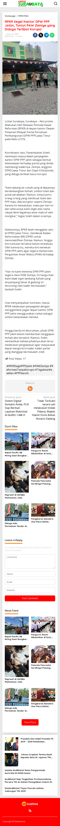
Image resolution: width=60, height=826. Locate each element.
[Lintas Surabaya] (30, 3)
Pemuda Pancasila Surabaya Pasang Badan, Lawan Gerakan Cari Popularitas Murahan (42, 482)
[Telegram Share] (46, 35)
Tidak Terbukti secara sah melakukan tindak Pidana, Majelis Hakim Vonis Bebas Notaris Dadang (43, 407)
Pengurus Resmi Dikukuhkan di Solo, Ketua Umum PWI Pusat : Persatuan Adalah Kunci (41, 452)
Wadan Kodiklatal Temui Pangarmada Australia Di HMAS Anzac (25, 771)
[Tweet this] (40, 35)
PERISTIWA (9, 36)
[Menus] (5, 3)
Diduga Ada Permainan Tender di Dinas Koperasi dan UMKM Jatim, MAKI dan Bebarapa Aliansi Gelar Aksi (17, 525)
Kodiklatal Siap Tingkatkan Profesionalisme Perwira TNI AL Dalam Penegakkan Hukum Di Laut (28, 780)
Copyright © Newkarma (13, 821)
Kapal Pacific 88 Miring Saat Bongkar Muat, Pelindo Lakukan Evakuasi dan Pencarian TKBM (17, 454)
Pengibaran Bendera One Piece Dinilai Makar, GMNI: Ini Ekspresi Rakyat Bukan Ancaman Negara (42, 520)
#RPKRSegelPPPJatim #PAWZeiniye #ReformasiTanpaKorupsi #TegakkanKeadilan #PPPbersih (29, 369)
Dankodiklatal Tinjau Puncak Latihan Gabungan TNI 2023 (24, 789)
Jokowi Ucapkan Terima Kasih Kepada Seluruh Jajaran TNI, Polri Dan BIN (36, 756)
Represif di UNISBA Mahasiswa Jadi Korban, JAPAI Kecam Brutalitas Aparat (16, 496)
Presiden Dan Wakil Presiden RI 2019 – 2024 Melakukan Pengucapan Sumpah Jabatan (37, 740)
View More (30, 722)
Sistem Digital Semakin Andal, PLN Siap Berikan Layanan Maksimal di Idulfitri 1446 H (17, 406)
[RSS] (30, 388)
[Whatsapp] (52, 35)
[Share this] (35, 35)
